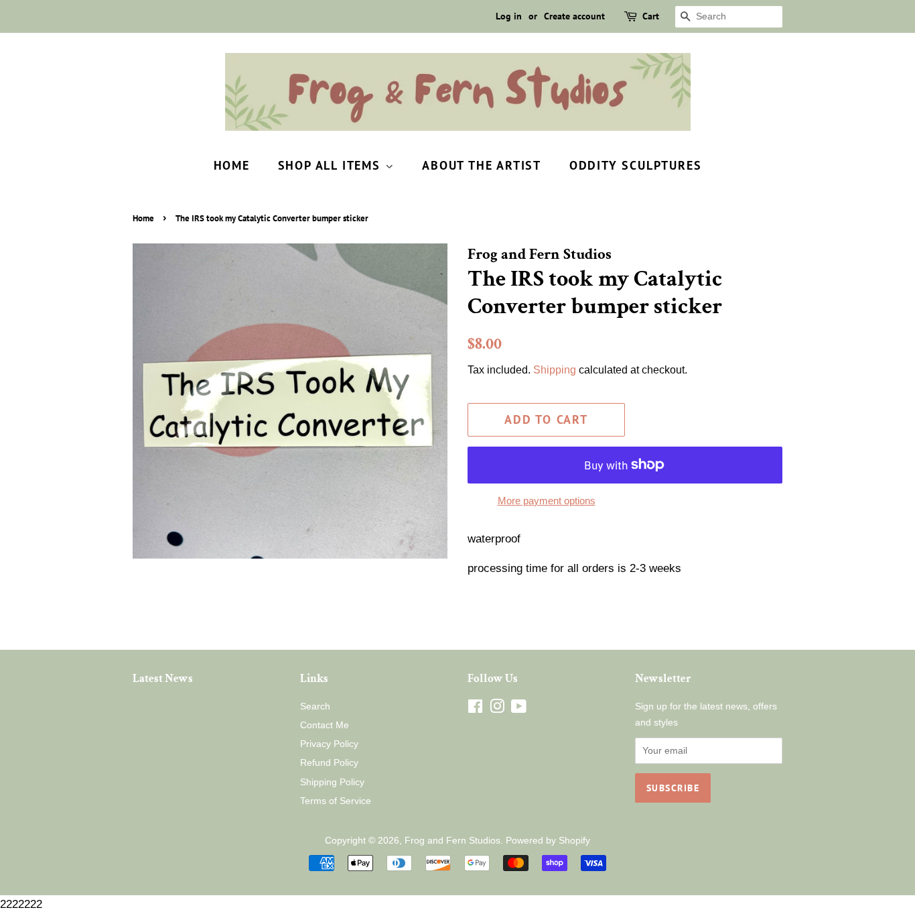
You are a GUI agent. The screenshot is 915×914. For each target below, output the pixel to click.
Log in (509, 16)
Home (232, 165)
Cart (650, 16)
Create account (574, 16)
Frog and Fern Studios (452, 840)
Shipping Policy (332, 782)
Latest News (163, 678)
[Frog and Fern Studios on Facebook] (475, 708)
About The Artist (481, 165)
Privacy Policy (329, 743)
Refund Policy (329, 762)
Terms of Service (335, 800)
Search (315, 706)
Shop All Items (331, 165)
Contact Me (324, 725)
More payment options (546, 500)
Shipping (554, 370)
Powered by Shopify (548, 840)
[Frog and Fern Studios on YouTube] (518, 708)
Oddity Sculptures (635, 165)
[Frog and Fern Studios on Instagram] (497, 708)
